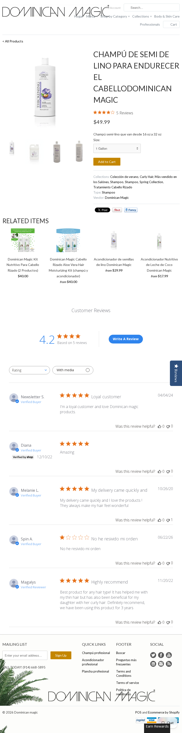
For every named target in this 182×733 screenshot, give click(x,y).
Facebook (161, 655)
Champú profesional (96, 653)
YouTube (169, 655)
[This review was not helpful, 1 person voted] (168, 520)
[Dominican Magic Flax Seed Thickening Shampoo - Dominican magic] (45, 92)
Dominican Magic (117, 197)
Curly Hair (146, 177)
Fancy (130, 210)
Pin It (117, 210)
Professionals (150, 24)
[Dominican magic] (30, 11)
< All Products (12, 41)
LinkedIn (153, 664)
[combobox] (29, 370)
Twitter (153, 655)
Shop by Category (114, 16)
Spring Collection (151, 182)
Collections (141, 16)
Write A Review (126, 339)
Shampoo (116, 182)
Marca (91, 16)
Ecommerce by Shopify (164, 712)
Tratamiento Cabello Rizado (112, 187)
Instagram (161, 664)
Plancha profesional (95, 671)
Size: (96, 140)
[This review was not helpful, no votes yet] (168, 426)
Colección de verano (124, 177)
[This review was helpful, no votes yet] (159, 426)
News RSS (169, 664)
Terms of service (127, 683)
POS (138, 712)
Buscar (120, 653)
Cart (173, 24)
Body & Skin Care (167, 16)
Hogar (78, 16)
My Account (113, 7)
